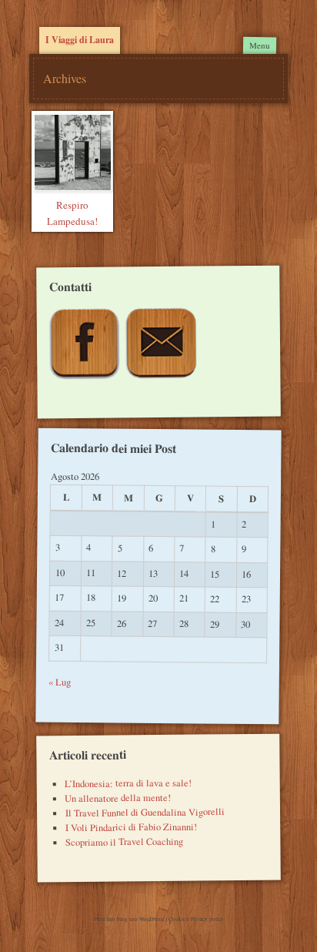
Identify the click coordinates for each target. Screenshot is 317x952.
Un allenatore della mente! (118, 798)
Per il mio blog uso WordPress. (130, 919)
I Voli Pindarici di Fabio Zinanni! (130, 826)
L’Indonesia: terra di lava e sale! (128, 782)
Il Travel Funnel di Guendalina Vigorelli (144, 812)
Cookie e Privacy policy (196, 919)
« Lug (59, 682)
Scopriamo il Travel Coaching (124, 841)
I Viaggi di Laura (79, 39)
